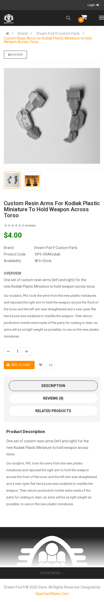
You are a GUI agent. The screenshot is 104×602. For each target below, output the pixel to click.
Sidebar (17, 54)
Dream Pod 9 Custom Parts (58, 33)
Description (53, 386)
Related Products (53, 411)
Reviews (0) (53, 398)
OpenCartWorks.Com (52, 594)
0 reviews (29, 225)
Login (91, 5)
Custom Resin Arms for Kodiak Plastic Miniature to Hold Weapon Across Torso (48, 40)
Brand (23, 33)
